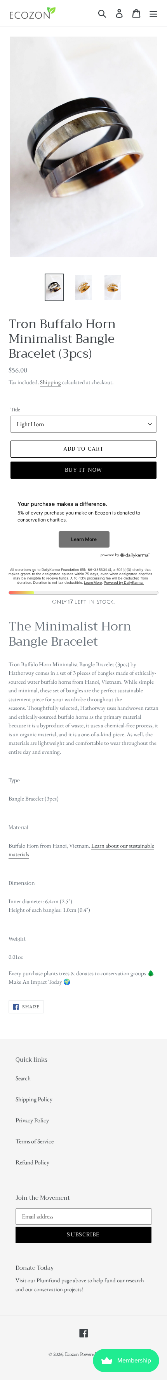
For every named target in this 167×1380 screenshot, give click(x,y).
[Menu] (153, 13)
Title (15, 409)
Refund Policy (32, 1162)
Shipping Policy (34, 1099)
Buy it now (83, 469)
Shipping (50, 382)
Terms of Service (35, 1141)
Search (23, 1078)
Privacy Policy (32, 1120)
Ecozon (72, 1354)
